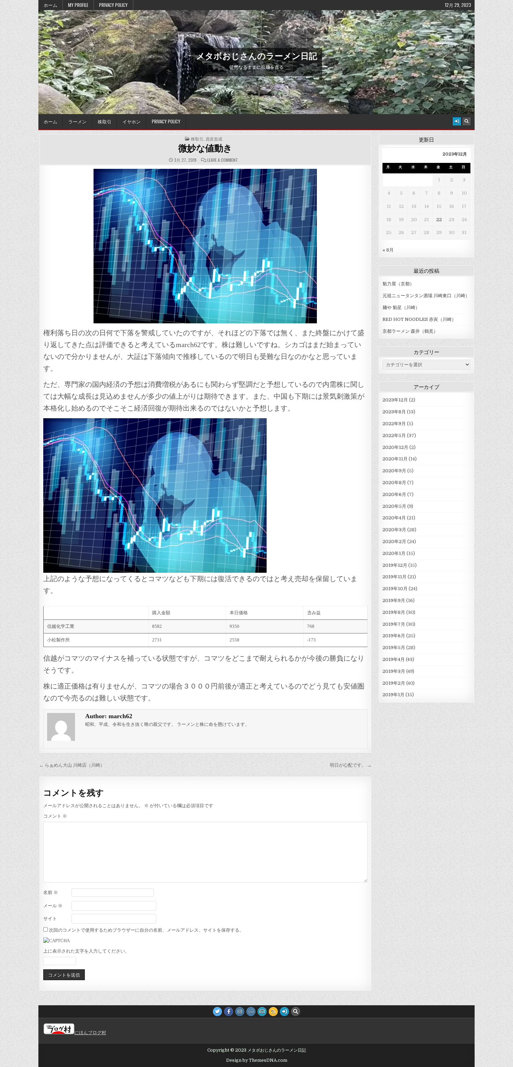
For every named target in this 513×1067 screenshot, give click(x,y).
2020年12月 (395, 447)
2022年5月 (394, 435)
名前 (50, 892)
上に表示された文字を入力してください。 (86, 951)
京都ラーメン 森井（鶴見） (410, 331)
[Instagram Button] (239, 1011)
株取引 (104, 121)
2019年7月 (393, 624)
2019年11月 (394, 576)
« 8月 (388, 250)
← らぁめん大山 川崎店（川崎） (72, 765)
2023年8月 (394, 411)
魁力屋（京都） (398, 283)
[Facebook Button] (228, 1011)
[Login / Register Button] (457, 121)
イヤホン (131, 121)
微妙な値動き (205, 148)
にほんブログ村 (90, 1032)
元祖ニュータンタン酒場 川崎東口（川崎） (426, 295)
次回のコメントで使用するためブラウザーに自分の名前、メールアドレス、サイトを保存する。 (146, 930)
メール (52, 905)
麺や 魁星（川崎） (401, 307)
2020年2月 (394, 541)
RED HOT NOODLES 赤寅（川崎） (419, 319)
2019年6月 (393, 635)
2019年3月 (393, 671)
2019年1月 (393, 694)
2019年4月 (393, 659)
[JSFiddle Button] (250, 1011)
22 (439, 219)
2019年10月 (395, 588)
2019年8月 (393, 612)
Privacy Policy (113, 4)
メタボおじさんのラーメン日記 (256, 55)
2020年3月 (394, 529)
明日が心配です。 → (351, 765)
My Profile (78, 4)
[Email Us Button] (262, 1011)
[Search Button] (466, 121)
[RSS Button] (273, 1011)
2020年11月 (395, 458)
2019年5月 (393, 647)
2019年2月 (393, 683)
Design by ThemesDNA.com (256, 1060)
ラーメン (77, 121)
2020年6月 (394, 494)
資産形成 (214, 139)
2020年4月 (394, 517)
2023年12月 (395, 400)
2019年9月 (393, 600)
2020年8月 (394, 482)
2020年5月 (394, 506)
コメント (55, 816)
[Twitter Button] (217, 1011)
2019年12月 (394, 565)
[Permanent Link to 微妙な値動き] (205, 246)
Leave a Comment (222, 160)
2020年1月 (394, 553)
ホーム (50, 4)
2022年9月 (394, 423)
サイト (50, 918)
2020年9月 (394, 470)
